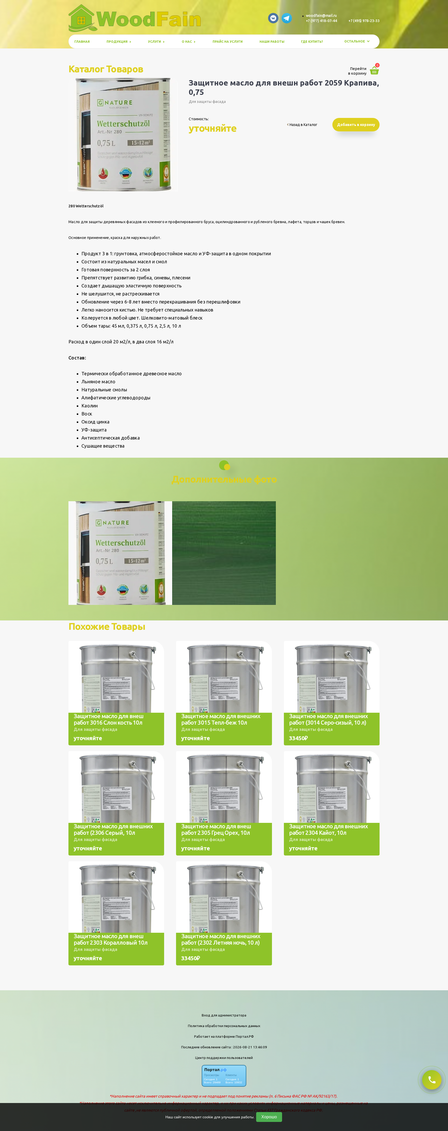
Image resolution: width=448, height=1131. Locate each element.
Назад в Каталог (303, 125)
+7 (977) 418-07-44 (321, 21)
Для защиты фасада (207, 102)
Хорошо (269, 1117)
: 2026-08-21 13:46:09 (249, 1047)
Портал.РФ (245, 1036)
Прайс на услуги (228, 41)
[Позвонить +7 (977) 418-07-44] (432, 1080)
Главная (82, 41)
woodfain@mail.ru (321, 15)
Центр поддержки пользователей (224, 1058)
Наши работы (272, 41)
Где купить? (312, 41)
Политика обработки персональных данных (224, 1026)
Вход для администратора (224, 1015)
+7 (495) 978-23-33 (364, 21)
